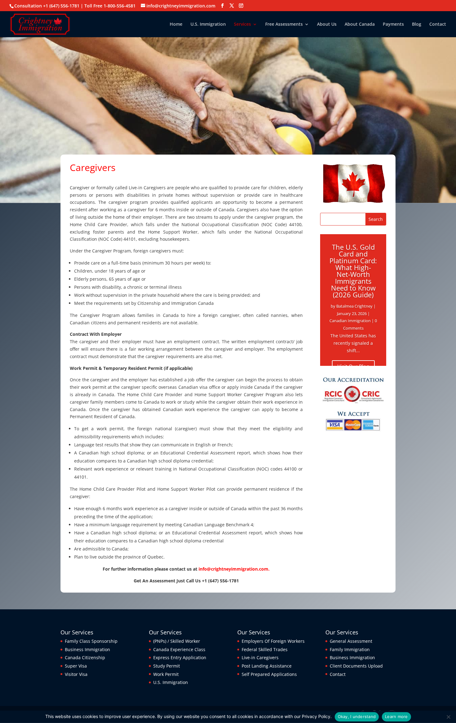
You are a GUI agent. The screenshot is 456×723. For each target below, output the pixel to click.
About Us (327, 24)
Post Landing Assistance (267, 666)
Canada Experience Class (179, 649)
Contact (437, 24)
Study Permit (166, 666)
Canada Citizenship (85, 657)
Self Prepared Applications (269, 674)
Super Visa (76, 666)
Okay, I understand (357, 716)
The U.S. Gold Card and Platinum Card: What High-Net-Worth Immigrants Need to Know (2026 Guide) (353, 270)
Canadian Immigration (350, 320)
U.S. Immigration (208, 24)
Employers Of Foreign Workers (273, 641)
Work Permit (166, 674)
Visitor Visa (76, 674)
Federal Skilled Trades (265, 649)
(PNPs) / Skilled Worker (176, 641)
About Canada (360, 24)
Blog (416, 24)
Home (176, 24)
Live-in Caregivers (260, 657)
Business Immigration (87, 649)
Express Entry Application (179, 657)
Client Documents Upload (356, 666)
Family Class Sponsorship (91, 641)
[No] (448, 717)
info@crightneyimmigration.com (233, 569)
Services (242, 24)
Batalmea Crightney (354, 306)
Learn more (396, 716)
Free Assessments (284, 24)
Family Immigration (350, 649)
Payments (393, 24)
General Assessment (351, 641)
